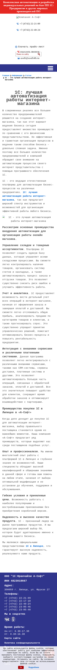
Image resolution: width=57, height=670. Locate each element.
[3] (39, 54)
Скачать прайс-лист (31, 47)
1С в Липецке (34, 546)
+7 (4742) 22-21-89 (30, 23)
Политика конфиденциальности (22, 643)
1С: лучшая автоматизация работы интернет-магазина (24, 196)
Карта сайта (12, 638)
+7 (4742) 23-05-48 (17, 609)
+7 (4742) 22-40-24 (30, 30)
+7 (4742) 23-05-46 (17, 607)
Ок (21, 667)
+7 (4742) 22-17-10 (17, 601)
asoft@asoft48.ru (29, 58)
